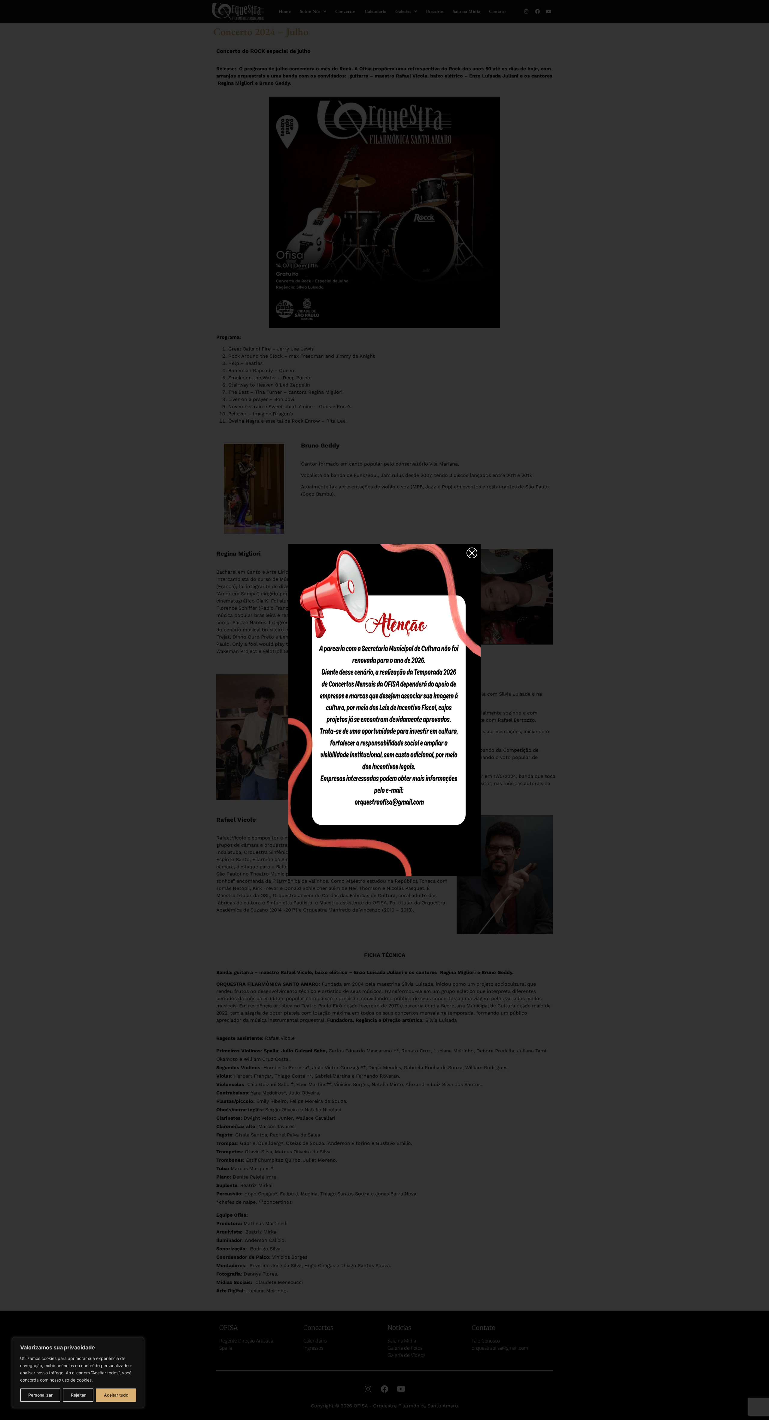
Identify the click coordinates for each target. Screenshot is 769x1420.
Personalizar (40, 1394)
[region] (78, 1373)
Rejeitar (78, 1394)
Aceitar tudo (116, 1394)
